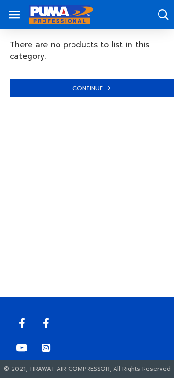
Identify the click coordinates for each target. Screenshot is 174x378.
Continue (87, 88)
